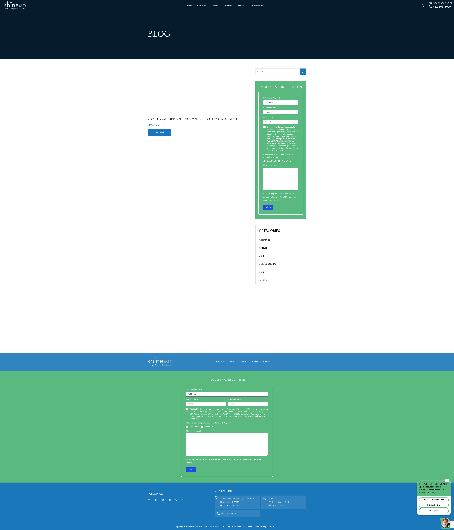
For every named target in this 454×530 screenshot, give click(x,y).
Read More (159, 132)
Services (215, 6)
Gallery (228, 6)
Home (189, 6)
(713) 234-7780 (285, 141)
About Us (201, 6)
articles (263, 248)
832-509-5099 (442, 6)
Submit (268, 207)
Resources (242, 6)
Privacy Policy (260, 526)
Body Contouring (267, 264)
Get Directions (229, 505)
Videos (266, 361)
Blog (261, 256)
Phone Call (286, 161)
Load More (264, 280)
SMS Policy (273, 526)
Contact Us (257, 6)
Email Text (271, 161)
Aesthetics (264, 240)
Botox (262, 272)
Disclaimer (247, 526)
